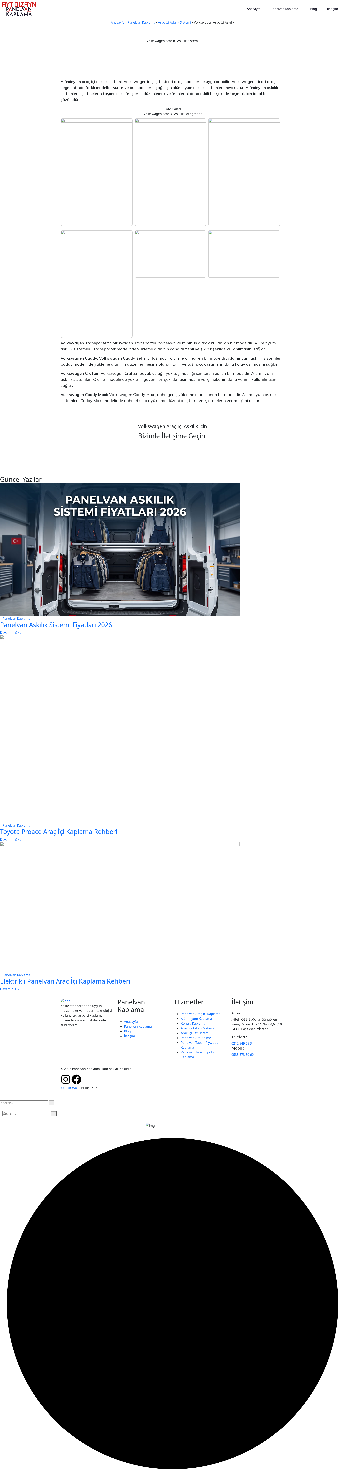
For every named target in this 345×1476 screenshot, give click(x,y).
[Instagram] (66, 1079)
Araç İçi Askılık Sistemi (174, 22)
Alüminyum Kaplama (196, 1018)
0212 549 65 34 (242, 1043)
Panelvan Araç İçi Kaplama (200, 1014)
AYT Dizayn (69, 1088)
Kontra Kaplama (193, 1023)
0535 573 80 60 (242, 1054)
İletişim (332, 9)
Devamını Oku (10, 632)
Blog (313, 9)
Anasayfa (254, 9)
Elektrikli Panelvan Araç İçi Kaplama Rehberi (65, 981)
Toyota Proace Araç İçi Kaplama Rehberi (58, 831)
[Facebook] (76, 1079)
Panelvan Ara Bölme (196, 1038)
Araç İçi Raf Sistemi (195, 1033)
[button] (285, 8)
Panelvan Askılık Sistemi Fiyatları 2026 (56, 624)
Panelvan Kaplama (284, 9)
